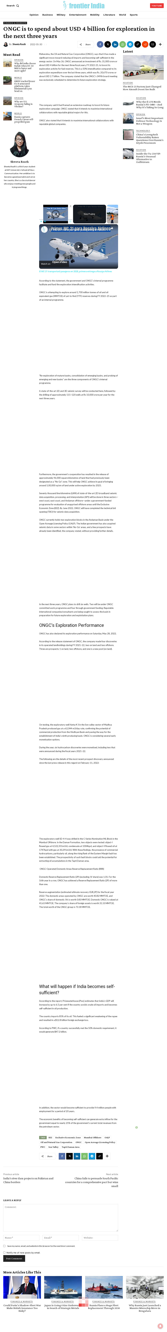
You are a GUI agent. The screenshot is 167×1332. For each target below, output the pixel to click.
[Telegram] (130, 44)
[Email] (152, 44)
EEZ (50, 1137)
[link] (44, 229)
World (18, 78)
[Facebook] (100, 44)
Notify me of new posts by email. (23, 1252)
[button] (13, 5)
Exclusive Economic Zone (68, 1137)
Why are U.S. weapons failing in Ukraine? (23, 104)
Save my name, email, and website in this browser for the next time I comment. (41, 1246)
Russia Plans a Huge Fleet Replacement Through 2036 (104, 1307)
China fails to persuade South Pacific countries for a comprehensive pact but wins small (91, 1182)
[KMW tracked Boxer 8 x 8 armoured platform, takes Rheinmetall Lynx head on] (7, 80)
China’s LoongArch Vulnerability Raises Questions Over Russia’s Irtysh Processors (149, 138)
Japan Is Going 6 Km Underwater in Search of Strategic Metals (63, 1307)
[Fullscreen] (70, 221)
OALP (107, 1137)
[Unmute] (45, 221)
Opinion (18, 60)
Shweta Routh (19, 44)
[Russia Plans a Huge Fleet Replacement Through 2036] (104, 1287)
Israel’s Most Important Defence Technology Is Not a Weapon (149, 121)
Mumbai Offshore (92, 1137)
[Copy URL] (137, 44)
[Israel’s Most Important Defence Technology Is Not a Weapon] (128, 118)
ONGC (79, 1142)
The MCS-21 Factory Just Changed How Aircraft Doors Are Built (142, 88)
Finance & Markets (15, 23)
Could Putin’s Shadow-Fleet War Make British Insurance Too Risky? (22, 1308)
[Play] (41, 221)
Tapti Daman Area (70, 1147)
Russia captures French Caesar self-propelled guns (24, 119)
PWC (42, 1147)
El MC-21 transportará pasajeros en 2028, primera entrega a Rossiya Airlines (78, 230)
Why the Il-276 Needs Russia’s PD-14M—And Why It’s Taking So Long (150, 104)
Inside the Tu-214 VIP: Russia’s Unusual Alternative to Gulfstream (148, 157)
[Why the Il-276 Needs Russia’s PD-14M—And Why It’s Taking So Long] (128, 102)
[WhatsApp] (122, 44)
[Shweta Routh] (6, 44)
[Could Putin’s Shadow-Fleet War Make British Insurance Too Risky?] (22, 1287)
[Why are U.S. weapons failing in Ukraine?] (7, 101)
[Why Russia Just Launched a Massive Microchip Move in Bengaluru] (145, 1287)
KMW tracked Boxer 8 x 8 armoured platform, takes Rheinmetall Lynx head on (24, 86)
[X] (107, 44)
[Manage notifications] (160, 1326)
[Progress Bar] (55, 219)
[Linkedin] (115, 44)
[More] (160, 44)
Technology (143, 131)
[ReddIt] (145, 44)
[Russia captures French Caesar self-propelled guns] (7, 116)
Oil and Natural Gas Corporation (56, 1142)
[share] (111, 228)
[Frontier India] (84, 5)
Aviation (128, 83)
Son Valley (53, 1147)
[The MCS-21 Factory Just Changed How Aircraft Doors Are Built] (143, 67)
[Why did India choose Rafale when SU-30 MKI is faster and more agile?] (7, 62)
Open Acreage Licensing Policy (100, 1142)
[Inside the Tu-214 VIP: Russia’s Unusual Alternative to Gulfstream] (128, 153)
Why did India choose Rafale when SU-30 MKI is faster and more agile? (25, 67)
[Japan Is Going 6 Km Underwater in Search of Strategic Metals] (63, 1287)
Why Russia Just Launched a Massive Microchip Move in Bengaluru (145, 1308)
